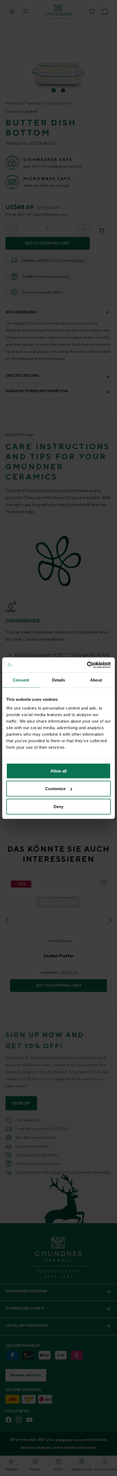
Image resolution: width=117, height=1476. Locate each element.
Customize (55, 788)
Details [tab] (58, 680)
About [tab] (96, 680)
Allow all (58, 770)
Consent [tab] (21, 680)
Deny (58, 806)
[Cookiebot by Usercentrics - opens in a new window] (87, 664)
